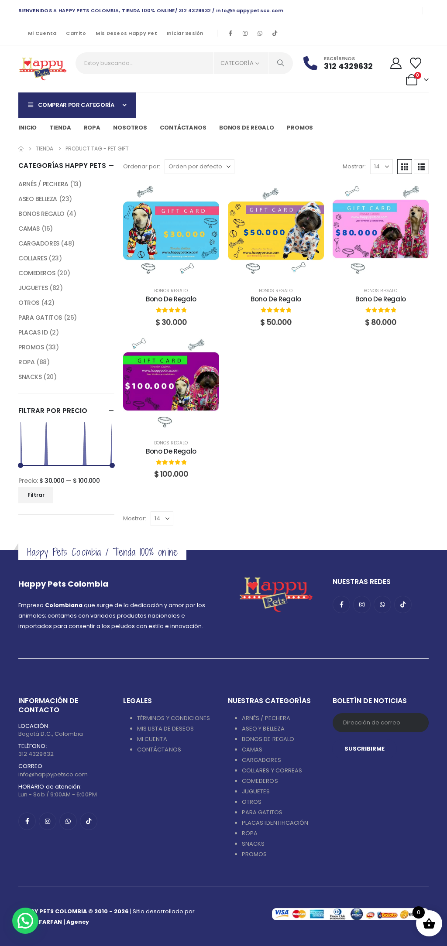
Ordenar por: (141, 166)
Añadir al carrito (177, 270)
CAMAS (29, 228)
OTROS (28, 302)
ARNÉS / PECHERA (43, 184)
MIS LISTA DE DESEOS (165, 728)
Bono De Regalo (171, 299)
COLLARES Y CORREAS (272, 770)
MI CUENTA (152, 739)
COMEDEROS (36, 273)
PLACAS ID (33, 332)
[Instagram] (245, 33)
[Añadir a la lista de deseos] (206, 196)
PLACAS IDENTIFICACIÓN (275, 823)
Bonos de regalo (246, 127)
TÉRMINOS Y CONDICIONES (173, 718)
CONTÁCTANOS (159, 749)
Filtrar (36, 495)
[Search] (280, 63)
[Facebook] (230, 33)
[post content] (171, 231)
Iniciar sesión (185, 33)
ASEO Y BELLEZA (263, 728)
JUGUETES (33, 287)
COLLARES (32, 258)
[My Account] (396, 63)
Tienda (60, 127)
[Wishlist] (416, 63)
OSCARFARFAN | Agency (53, 922)
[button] (404, 166)
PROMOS (300, 127)
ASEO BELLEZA (37, 199)
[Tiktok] (275, 33)
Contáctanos (183, 127)
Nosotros (130, 127)
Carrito (76, 33)
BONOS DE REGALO (268, 739)
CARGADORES (38, 243)
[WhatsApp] (260, 33)
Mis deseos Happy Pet (126, 33)
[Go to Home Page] (21, 148)
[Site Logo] (42, 69)
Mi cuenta (42, 33)
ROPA (26, 362)
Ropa (92, 127)
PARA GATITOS (40, 317)
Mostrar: (354, 166)
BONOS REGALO (171, 290)
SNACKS (29, 376)
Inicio (27, 127)
